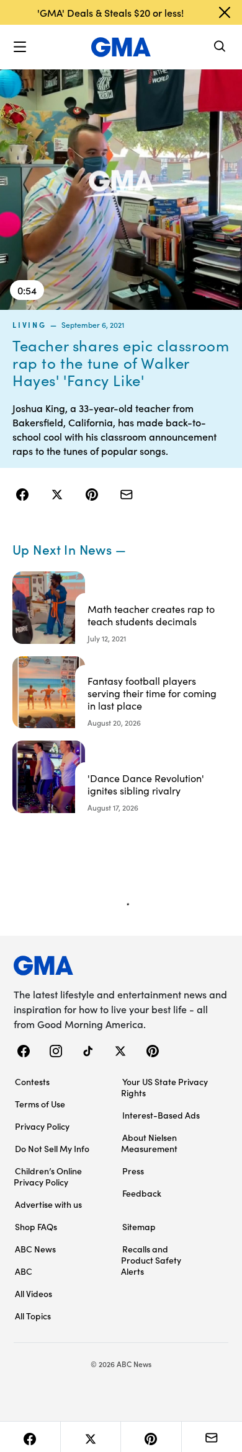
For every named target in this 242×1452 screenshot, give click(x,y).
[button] (20, 47)
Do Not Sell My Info (52, 1148)
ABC (23, 1271)
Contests (32, 1081)
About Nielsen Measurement (149, 1143)
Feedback (141, 1193)
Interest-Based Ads (161, 1115)
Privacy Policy (42, 1126)
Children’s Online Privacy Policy (48, 1176)
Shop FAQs (36, 1226)
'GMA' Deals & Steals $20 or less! (110, 12)
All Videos (33, 1293)
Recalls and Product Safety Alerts (151, 1260)
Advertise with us (48, 1204)
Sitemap (139, 1226)
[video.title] (121, 189)
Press (133, 1170)
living (29, 325)
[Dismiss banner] (224, 12)
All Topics (33, 1315)
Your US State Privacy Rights (164, 1087)
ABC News (35, 1249)
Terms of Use (40, 1104)
